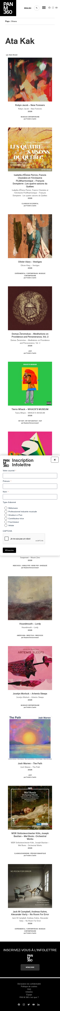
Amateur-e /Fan (15, 515)
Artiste (11, 525)
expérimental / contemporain (26, 273)
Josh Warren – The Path (30, 763)
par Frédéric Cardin (30, 119)
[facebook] (49, 8)
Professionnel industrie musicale (22, 511)
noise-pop (35, 565)
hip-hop (21, 421)
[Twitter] (29, 1005)
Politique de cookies (29, 986)
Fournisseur (13, 522)
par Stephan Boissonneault (30, 423)
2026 (30, 111)
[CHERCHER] (36, 8)
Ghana (14, 21)
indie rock (17, 565)
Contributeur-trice (16, 518)
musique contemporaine (30, 117)
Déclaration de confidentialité (29, 984)
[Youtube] (56, 8)
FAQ (29, 989)
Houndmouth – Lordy (30, 624)
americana (21, 635)
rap (40, 421)
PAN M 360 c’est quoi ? (29, 997)
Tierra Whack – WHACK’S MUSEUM (30, 409)
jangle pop (26, 565)
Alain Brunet (13, 55)
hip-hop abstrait (31, 421)
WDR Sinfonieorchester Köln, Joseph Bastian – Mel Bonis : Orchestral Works (30, 836)
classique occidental (30, 203)
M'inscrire (30, 967)
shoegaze (43, 565)
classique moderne (21, 853)
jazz (30, 351)
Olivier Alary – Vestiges (30, 262)
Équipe (29, 995)
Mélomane (13, 508)
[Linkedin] (38, 1005)
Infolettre (29, 992)
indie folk (30, 635)
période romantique (38, 853)
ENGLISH (27, 8)
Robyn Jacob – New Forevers (30, 105)
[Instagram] (53, 8)
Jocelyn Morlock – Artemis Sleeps (30, 694)
